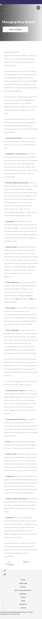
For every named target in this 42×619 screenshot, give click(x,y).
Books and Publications (23, 590)
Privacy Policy (15, 614)
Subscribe (5, 2)
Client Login (23, 583)
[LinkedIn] (1, 10)
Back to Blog (15, 29)
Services (23, 587)
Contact (5, 7)
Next (25, 561)
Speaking (23, 594)
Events (23, 597)
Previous (10, 564)
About (23, 580)
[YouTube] (2, 10)
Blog (23, 601)
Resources (23, 604)
